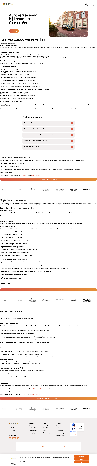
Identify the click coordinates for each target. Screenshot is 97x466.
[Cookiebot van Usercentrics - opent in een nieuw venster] (13, 464)
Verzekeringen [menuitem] (45, 427)
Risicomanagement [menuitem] (32, 432)
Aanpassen (81, 459)
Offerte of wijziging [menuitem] (59, 430)
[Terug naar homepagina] (8, 4)
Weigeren (81, 462)
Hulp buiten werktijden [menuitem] (60, 433)
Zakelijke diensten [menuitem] (32, 425)
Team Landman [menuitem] (59, 428)
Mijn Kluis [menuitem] (91, 4)
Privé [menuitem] (44, 4)
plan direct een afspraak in (36, 175)
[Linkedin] (15, 437)
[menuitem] (10, 438)
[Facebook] (10, 437)
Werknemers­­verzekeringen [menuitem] (34, 428)
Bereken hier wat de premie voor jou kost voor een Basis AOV (48, 398)
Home (10, 10)
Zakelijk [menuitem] (38, 4)
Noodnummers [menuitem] (59, 432)
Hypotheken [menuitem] (45, 432)
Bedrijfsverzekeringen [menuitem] (33, 427)
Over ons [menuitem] (50, 4)
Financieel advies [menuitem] (46, 425)
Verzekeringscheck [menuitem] (32, 433)
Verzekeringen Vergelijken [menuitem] (61, 435)
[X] (13, 437)
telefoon (84, 108)
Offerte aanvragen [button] (14, 31)
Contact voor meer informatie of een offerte (48, 179)
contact (24, 175)
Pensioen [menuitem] (44, 428)
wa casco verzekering (16, 10)
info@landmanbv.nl (12, 431)
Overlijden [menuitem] (44, 430)
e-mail (88, 108)
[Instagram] (18, 437)
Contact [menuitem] (57, 4)
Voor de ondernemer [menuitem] (33, 430)
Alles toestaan (81, 456)
